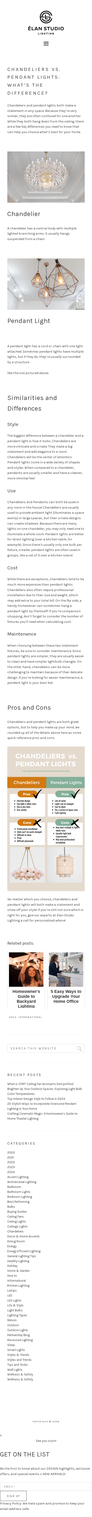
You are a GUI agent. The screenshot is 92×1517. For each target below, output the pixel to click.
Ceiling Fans (15, 1216)
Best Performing (18, 1201)
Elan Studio (46, 16)
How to (12, 1275)
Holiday (12, 1266)
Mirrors (12, 1320)
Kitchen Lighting (18, 1285)
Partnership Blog (18, 1335)
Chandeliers (15, 1231)
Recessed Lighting (20, 1340)
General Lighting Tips (21, 1256)
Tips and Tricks (17, 1364)
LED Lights (14, 1300)
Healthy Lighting (18, 1261)
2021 (10, 1157)
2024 (11, 1172)
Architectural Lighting (21, 1182)
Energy (12, 1246)
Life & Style (15, 1305)
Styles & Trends (18, 1355)
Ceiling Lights (16, 1221)
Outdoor (13, 1325)
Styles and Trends (19, 1360)
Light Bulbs (15, 1310)
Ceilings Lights (17, 1226)
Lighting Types (17, 1315)
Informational (30, 1017)
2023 (11, 1167)
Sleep (11, 1345)
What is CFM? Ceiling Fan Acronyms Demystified (40, 1084)
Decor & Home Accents (23, 1236)
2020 (11, 1152)
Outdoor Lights (17, 1330)
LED (9, 1295)
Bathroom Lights (18, 1192)
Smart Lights (16, 1350)
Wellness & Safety (20, 1374)
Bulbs (11, 1206)
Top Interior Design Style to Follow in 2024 (36, 1099)
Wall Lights (14, 1369)
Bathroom (14, 1187)
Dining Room (16, 1241)
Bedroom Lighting (19, 1197)
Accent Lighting (18, 1177)
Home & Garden (18, 1270)
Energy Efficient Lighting (24, 1251)
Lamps (12, 1290)
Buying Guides (17, 1211)
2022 (13, 1017)
